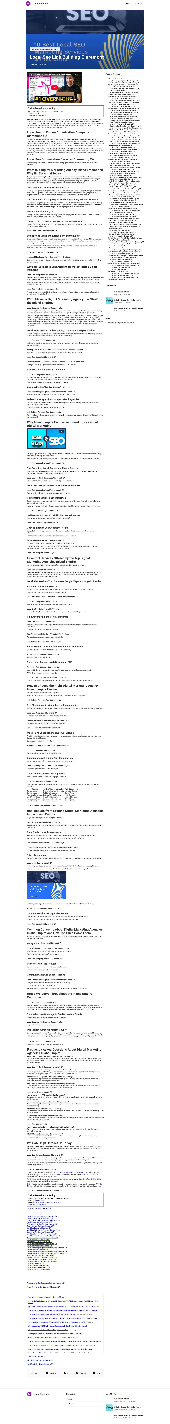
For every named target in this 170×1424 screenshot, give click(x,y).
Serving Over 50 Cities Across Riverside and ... (125, 116)
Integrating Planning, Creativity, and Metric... (124, 92)
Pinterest (83, 1373)
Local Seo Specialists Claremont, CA (39, 1246)
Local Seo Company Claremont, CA (121, 157)
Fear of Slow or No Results (117, 246)
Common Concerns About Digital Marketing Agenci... (125, 238)
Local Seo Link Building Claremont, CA (40, 1218)
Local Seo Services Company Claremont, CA (42, 1216)
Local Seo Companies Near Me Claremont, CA (125, 136)
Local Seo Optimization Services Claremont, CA (43, 1230)
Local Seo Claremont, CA (35, 1263)
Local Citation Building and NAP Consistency (124, 171)
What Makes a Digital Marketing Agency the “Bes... (124, 108)
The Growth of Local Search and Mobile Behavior (125, 138)
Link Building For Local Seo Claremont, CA (41, 1259)
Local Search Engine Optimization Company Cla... (126, 128)
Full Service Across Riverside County (121, 259)
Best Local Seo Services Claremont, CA (40, 1226)
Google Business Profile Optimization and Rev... (125, 167)
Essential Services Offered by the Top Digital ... (123, 159)
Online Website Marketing (37, 115)
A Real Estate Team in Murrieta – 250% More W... (125, 226)
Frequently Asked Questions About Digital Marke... (124, 263)
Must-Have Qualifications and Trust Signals (123, 202)
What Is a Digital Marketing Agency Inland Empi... (124, 85)
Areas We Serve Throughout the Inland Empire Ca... (124, 252)
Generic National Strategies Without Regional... (125, 199)
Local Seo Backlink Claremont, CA (38, 1267)
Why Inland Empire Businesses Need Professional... (124, 134)
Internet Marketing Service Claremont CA (44, 49)
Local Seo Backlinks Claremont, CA (39, 1228)
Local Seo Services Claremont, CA (38, 1240)
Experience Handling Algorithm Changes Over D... (126, 126)
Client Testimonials (115, 228)
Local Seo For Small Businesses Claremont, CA (125, 140)
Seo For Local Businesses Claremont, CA (123, 200)
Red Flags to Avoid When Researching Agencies (124, 195)
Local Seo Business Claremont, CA (121, 161)
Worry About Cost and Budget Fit (119, 240)
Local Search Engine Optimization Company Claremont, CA (47, 1248)
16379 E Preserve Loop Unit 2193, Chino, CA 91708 (70, 1172)
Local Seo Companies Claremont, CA (39, 1222)
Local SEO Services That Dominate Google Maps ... (125, 163)
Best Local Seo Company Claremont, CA (40, 1255)
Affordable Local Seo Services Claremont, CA (42, 1224)
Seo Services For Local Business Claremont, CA (43, 1220)
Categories (139, 3)
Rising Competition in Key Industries (121, 145)
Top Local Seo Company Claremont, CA (121, 87)
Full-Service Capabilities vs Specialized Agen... (124, 130)
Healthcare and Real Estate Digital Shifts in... (124, 149)
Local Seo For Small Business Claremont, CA (124, 265)
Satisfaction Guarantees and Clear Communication (126, 204)
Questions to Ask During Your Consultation (123, 208)
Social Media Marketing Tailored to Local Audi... (124, 181)
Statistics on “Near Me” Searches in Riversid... (125, 142)
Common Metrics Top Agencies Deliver (121, 234)
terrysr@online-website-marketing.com (45, 1202)
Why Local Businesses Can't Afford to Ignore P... (124, 102)
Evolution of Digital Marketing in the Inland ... (123, 96)
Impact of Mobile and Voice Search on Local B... (125, 100)
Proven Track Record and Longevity (120, 122)
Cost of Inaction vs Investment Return (121, 153)
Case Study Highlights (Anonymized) (121, 222)
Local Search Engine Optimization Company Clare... (124, 81)
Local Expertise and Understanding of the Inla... (124, 112)
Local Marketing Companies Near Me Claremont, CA (44, 1236)
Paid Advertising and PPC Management (122, 173)
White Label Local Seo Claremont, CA (39, 1242)
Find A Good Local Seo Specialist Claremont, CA (43, 1287)
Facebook (53, 1373)
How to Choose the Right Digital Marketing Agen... (124, 191)
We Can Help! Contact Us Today (118, 271)
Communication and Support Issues (120, 248)
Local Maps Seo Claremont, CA (37, 1250)
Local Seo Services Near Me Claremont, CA (42, 1257)
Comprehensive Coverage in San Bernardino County (126, 256)
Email (99, 1373)
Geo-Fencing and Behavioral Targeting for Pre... (125, 177)
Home (128, 3)
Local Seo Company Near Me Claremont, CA (42, 1244)
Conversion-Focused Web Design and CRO (123, 185)
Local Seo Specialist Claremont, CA (39, 1208)
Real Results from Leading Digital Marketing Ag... (124, 218)
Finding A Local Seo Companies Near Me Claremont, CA (46, 1283)
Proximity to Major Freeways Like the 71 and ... (125, 120)
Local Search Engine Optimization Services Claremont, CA (47, 1254)
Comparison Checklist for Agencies (120, 212)
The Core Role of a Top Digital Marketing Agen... (124, 88)
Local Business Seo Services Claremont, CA (124, 110)
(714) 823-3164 (33, 113)
